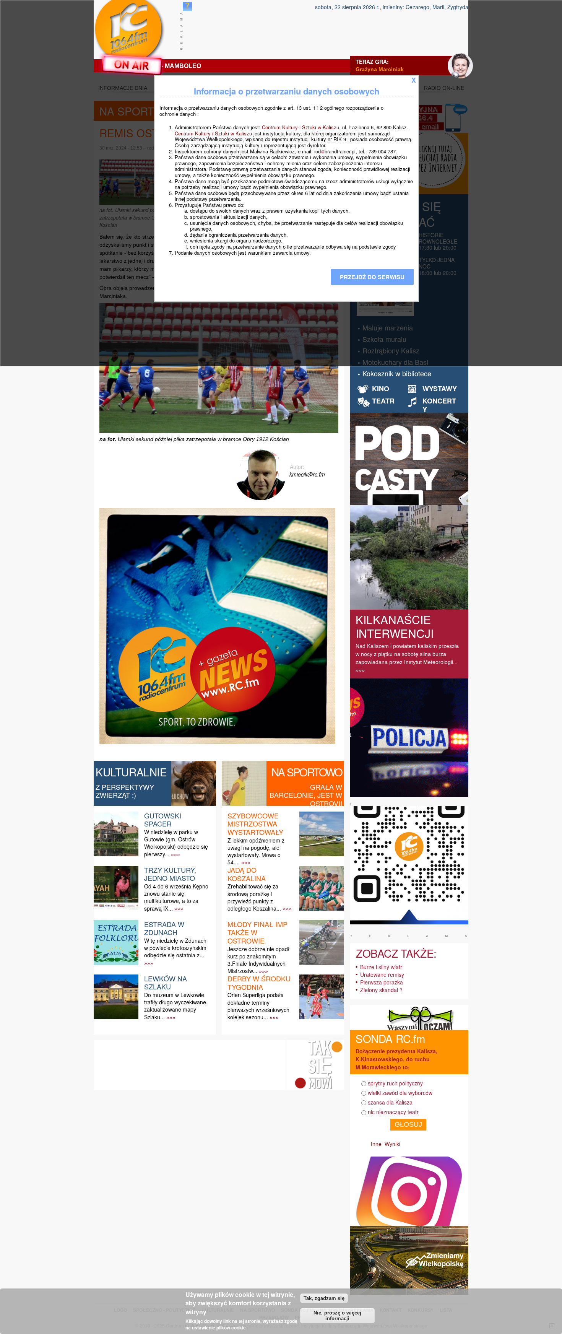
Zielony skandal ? (381, 990)
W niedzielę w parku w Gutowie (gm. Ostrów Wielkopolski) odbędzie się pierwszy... (176, 843)
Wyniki (392, 1144)
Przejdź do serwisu (372, 277)
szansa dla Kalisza (390, 1102)
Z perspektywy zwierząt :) (125, 791)
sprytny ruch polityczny (395, 1083)
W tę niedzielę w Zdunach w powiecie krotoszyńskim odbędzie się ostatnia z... (175, 948)
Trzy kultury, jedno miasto (170, 874)
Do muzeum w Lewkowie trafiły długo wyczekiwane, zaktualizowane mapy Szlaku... (176, 1006)
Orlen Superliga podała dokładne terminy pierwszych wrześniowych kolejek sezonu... (258, 1006)
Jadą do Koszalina (246, 874)
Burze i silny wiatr (381, 967)
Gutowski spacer (162, 819)
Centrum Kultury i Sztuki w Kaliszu (300, 127)
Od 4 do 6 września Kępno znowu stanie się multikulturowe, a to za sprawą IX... (176, 897)
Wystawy (439, 389)
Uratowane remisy (382, 974)
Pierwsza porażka (381, 982)
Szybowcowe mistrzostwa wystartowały (255, 823)
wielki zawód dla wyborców (400, 1092)
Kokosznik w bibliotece (396, 373)
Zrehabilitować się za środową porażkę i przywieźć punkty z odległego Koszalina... (254, 897)
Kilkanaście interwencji (395, 626)
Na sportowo (306, 771)
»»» (175, 854)
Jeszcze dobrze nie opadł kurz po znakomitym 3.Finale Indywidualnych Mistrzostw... (258, 960)
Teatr (383, 401)
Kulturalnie (131, 771)
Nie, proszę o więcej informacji (337, 1316)
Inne (376, 1144)
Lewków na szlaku (165, 982)
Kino (380, 389)
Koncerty (439, 405)
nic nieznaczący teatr (393, 1112)
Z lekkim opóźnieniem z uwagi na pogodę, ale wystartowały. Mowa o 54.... (255, 851)
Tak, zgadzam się (324, 1298)
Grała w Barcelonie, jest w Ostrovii (306, 795)
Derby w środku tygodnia (259, 982)
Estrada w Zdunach (164, 928)
